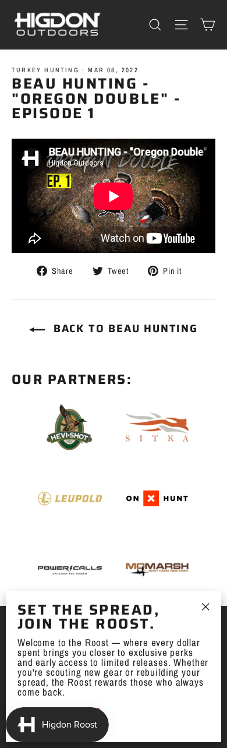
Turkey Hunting (45, 70)
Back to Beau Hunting (123, 328)
